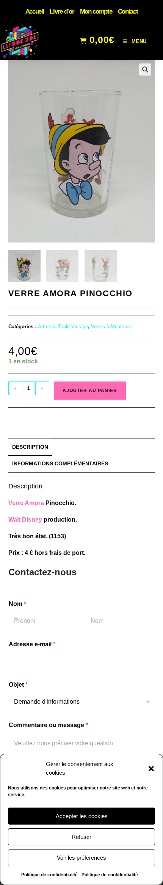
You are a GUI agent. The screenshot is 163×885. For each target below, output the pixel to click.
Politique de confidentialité (49, 874)
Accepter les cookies (82, 816)
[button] (151, 768)
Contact (128, 11)
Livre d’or (62, 11)
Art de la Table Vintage (63, 326)
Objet (18, 684)
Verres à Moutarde (111, 326)
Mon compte (96, 11)
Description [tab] (30, 447)
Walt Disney (25, 519)
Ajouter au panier (90, 390)
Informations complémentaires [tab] (60, 463)
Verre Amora (26, 503)
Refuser (81, 837)
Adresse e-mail (32, 644)
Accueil (34, 11)
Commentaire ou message (48, 725)
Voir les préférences (81, 857)
